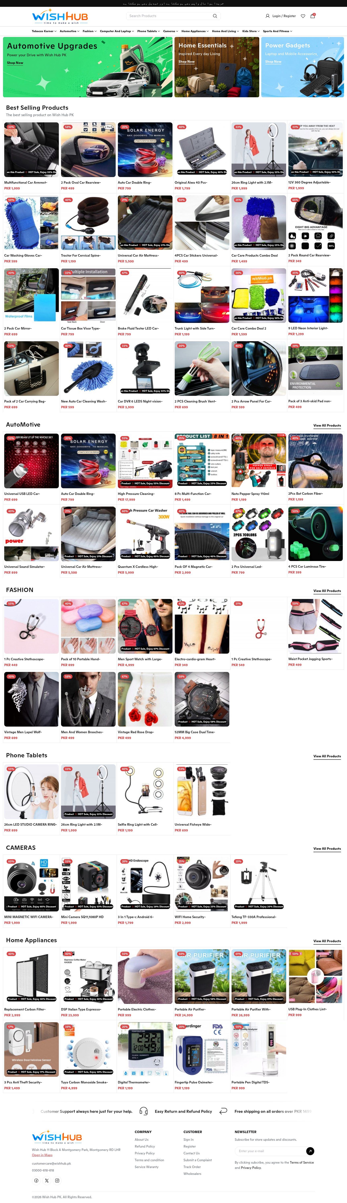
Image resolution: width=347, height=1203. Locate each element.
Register (190, 1146)
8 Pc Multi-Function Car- (193, 494)
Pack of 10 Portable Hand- (80, 659)
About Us (141, 1139)
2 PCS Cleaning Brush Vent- (195, 401)
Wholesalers (192, 1174)
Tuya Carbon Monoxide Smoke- (84, 1082)
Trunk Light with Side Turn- (195, 328)
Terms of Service (302, 1162)
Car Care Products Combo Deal (255, 255)
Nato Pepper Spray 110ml (250, 494)
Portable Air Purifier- (190, 1009)
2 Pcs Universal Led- (247, 567)
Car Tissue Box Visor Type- (80, 328)
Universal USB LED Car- (22, 494)
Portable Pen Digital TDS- (250, 1082)
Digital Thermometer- (134, 1082)
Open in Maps (42, 1155)
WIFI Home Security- (190, 917)
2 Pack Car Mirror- (18, 328)
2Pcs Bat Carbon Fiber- (305, 493)
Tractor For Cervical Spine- (81, 255)
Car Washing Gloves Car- (23, 255)
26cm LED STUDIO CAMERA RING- (30, 824)
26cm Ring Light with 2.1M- (252, 182)
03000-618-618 (43, 1170)
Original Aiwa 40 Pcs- (191, 182)
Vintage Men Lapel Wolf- (23, 732)
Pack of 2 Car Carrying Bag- (25, 401)
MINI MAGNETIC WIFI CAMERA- (28, 917)
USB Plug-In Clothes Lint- (307, 1009)
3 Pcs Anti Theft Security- (23, 1082)
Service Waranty (146, 1167)
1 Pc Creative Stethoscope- (24, 659)
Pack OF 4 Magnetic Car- (193, 567)
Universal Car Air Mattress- (138, 255)
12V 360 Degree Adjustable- (309, 182)
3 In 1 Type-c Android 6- (136, 917)
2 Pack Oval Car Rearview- (81, 182)
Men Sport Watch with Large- (140, 659)
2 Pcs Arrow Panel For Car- (251, 401)
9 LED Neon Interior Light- (308, 328)
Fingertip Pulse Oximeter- (194, 1082)
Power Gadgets (287, 45)
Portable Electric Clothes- (137, 1009)
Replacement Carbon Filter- (25, 1009)
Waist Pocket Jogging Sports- (310, 659)
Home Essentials (203, 45)
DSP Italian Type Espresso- (81, 1009)
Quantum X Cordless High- (138, 567)
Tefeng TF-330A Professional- (254, 917)
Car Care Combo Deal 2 (249, 328)
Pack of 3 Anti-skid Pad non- (309, 401)
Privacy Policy (145, 1153)
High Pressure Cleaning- (136, 494)
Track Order (192, 1167)
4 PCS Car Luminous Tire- (307, 566)
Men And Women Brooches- (82, 732)
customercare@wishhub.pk (51, 1163)
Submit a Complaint (198, 1160)
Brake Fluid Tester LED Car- (138, 328)
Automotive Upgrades (52, 46)
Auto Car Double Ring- (134, 182)
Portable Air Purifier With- (251, 1009)
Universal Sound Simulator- (24, 567)
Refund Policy (145, 1146)
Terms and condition (149, 1160)
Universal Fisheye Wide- (193, 824)
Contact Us (192, 1153)
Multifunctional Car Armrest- (25, 182)
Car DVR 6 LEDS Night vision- (140, 401)
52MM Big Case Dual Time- (195, 732)
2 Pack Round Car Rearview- (309, 255)
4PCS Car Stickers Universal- (196, 255)
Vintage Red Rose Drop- (136, 732)
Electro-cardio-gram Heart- (195, 659)
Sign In (189, 1139)
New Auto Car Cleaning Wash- (84, 401)
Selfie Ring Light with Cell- (138, 824)
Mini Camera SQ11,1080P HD (82, 917)
